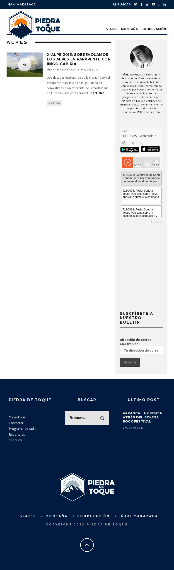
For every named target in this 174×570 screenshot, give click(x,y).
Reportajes (17, 434)
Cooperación (153, 29)
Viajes (111, 29)
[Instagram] (147, 4)
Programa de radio (22, 428)
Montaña (129, 29)
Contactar (16, 423)
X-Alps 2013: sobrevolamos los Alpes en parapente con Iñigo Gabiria (79, 59)
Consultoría (17, 417)
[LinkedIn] (164, 4)
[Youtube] (153, 4)
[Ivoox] (159, 4)
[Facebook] (141, 4)
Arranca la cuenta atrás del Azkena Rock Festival (142, 417)
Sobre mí (15, 440)
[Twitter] (135, 4)
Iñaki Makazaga (21, 4)
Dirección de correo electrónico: (136, 342)
